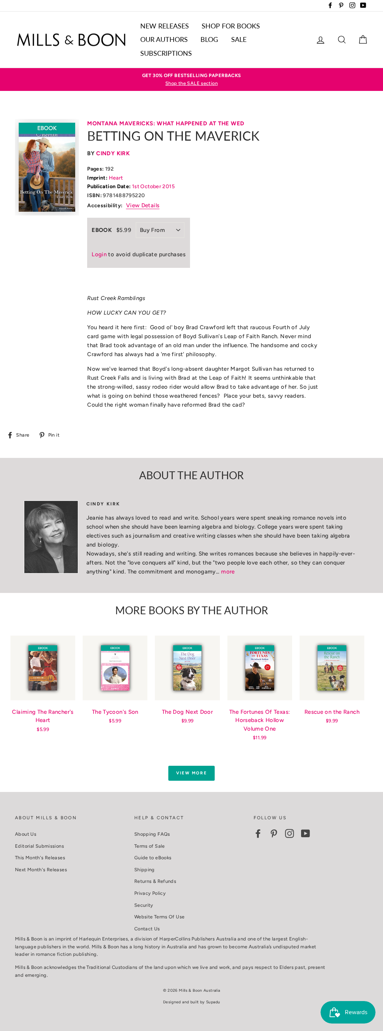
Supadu (213, 1002)
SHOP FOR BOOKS (231, 26)
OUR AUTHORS (164, 39)
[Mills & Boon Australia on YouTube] (305, 833)
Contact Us (147, 928)
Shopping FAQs (152, 834)
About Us (25, 834)
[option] (191, 79)
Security (143, 905)
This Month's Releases (40, 857)
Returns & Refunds (155, 881)
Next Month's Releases (41, 869)
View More (191, 773)
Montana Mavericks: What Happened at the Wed (165, 123)
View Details (143, 205)
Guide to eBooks (153, 857)
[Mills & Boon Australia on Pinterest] (273, 833)
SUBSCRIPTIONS (166, 53)
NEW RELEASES (164, 26)
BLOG (209, 39)
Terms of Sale (149, 846)
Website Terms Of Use (159, 917)
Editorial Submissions (39, 846)
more (228, 571)
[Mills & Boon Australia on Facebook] (258, 833)
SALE (238, 39)
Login (99, 254)
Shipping (144, 869)
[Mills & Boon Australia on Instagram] (289, 833)
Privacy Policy (150, 893)
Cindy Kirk (113, 153)
